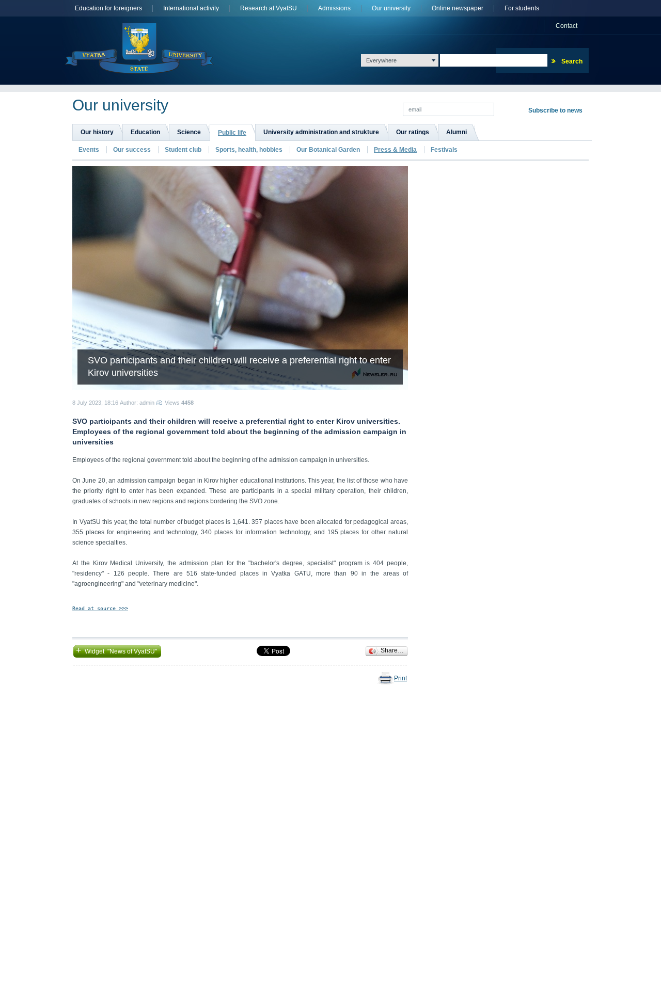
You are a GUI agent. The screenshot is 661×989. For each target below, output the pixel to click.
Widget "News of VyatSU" (117, 650)
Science (189, 132)
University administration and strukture (321, 132)
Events (88, 149)
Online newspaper (457, 8)
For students (522, 8)
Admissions (334, 8)
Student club (183, 149)
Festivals (444, 149)
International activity (191, 8)
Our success (132, 149)
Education (145, 132)
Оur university (391, 8)
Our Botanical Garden (328, 149)
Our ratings (412, 132)
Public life (232, 132)
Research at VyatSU (268, 8)
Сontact (566, 25)
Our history (97, 132)
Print (400, 678)
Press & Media (395, 149)
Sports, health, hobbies (248, 149)
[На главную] (139, 48)
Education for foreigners (108, 8)
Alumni (456, 132)
